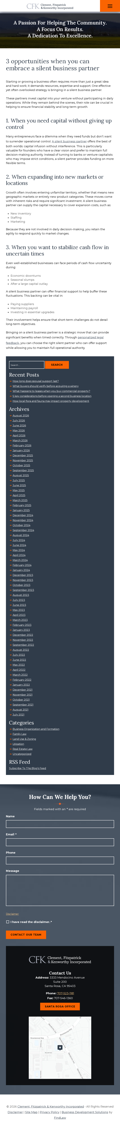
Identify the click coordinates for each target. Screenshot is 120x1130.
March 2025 (20, 500)
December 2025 (23, 455)
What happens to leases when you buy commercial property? (51, 391)
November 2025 (23, 460)
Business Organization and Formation (36, 729)
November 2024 (23, 520)
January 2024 (21, 570)
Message (12, 871)
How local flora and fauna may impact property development (51, 401)
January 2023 (21, 629)
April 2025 (19, 495)
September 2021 (23, 704)
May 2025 (19, 490)
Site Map (31, 1112)
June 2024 (19, 545)
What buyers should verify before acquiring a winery (46, 386)
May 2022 (19, 664)
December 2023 (23, 575)
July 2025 (19, 480)
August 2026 (21, 415)
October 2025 (21, 465)
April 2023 (19, 615)
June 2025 (19, 485)
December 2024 (23, 515)
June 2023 (19, 605)
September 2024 (23, 530)
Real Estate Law (22, 749)
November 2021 (22, 694)
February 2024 (22, 565)
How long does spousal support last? (36, 381)
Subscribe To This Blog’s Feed (27, 768)
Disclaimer (12, 914)
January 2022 (21, 684)
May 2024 (19, 550)
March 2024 (20, 560)
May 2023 (19, 610)
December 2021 (22, 689)
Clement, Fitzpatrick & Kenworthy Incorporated (51, 1106)
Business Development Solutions (85, 1112)
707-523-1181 (65, 993)
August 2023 (21, 595)
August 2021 (20, 709)
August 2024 (21, 535)
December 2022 (23, 634)
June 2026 (19, 425)
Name (10, 816)
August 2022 (21, 649)
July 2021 (18, 714)
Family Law (19, 734)
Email (11, 834)
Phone (10, 852)
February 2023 (22, 625)
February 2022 (22, 679)
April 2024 (19, 555)
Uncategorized (22, 754)
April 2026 (19, 435)
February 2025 (22, 505)
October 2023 (21, 585)
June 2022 (19, 659)
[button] (110, 6)
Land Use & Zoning (24, 739)
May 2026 (19, 430)
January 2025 (21, 510)
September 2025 (23, 470)
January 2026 (21, 450)
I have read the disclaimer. (31, 922)
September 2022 (23, 644)
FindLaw (60, 1118)
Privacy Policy (49, 1112)
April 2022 (19, 669)
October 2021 (21, 699)
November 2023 (23, 580)
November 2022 (23, 639)
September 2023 (23, 590)
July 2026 (19, 420)
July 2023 (19, 600)
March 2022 (20, 674)
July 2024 (19, 540)
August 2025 (21, 475)
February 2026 (22, 445)
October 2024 (21, 525)
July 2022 (19, 654)
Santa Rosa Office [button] (60, 1006)
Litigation (18, 744)
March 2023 (20, 620)
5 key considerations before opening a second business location (52, 396)
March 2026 (20, 440)
